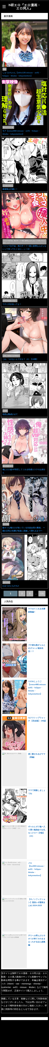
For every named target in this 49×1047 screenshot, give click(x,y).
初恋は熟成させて (10, 414)
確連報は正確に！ (10, 189)
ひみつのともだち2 (10, 586)
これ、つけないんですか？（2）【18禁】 (20, 359)
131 (42, 593)
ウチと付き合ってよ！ (12, 304)
